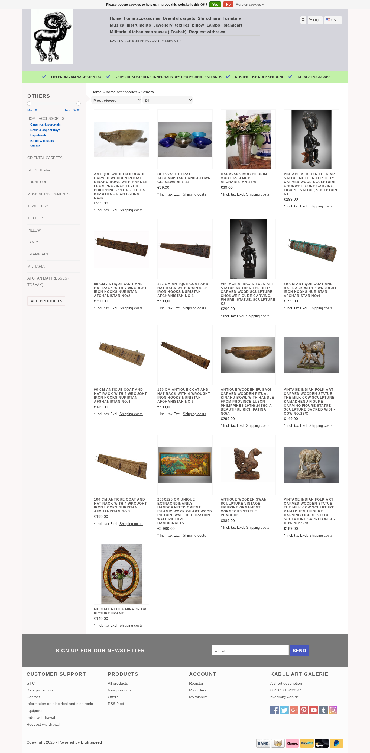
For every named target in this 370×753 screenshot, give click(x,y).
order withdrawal (41, 717)
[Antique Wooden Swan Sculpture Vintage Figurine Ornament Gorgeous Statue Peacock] (248, 465)
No (228, 5)
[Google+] (294, 710)
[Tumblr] (323, 710)
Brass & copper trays (45, 130)
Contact (33, 697)
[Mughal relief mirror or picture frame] (121, 574)
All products (46, 301)
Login (115, 40)
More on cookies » (250, 5)
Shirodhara (209, 18)
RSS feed (116, 703)
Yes (215, 5)
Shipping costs (131, 210)
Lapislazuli (38, 135)
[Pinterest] (304, 710)
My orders (197, 690)
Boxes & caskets (42, 140)
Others (35, 146)
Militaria (118, 32)
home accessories (142, 18)
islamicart (232, 25)
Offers (113, 697)
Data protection (40, 690)
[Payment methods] (263, 743)
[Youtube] (313, 710)
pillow (198, 25)
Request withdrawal (43, 724)
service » (173, 40)
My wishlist (198, 697)
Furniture (232, 18)
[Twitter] (284, 710)
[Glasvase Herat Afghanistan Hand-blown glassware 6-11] (185, 139)
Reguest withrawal (208, 32)
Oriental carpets (179, 18)
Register (196, 683)
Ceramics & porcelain (45, 124)
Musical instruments (130, 25)
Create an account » (145, 40)
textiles (182, 25)
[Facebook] (274, 710)
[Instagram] (333, 710)
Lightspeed (91, 742)
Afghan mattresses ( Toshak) (158, 32)
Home (116, 18)
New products (119, 690)
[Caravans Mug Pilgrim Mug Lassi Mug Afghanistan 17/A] (248, 139)
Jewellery (163, 25)
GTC (31, 683)
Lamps (213, 25)
